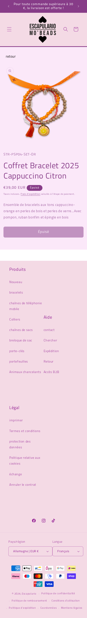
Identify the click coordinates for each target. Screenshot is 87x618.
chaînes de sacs (21, 330)
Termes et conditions (25, 431)
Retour (49, 362)
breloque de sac (20, 340)
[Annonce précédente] (8, 6)
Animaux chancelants (25, 372)
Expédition (51, 351)
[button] (9, 29)
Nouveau (15, 282)
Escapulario (29, 594)
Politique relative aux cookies (24, 461)
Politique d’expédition (22, 608)
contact (49, 330)
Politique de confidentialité (58, 593)
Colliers (14, 319)
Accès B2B (51, 372)
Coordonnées (48, 608)
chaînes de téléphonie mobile (25, 306)
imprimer (16, 420)
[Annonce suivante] (78, 6)
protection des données (20, 444)
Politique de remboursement (29, 601)
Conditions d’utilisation (66, 601)
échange (15, 474)
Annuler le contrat (22, 485)
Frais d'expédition (30, 194)
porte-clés (17, 351)
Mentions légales (71, 608)
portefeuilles (18, 362)
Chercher (50, 340)
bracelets (16, 292)
